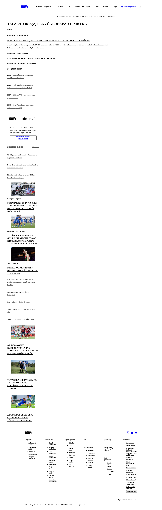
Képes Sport (85, 16)
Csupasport (93, 16)
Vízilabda (91, 462)
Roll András (11, 48)
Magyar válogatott (31, 457)
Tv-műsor (110, 471)
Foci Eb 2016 (51, 472)
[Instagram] (128, 433)
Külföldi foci (49, 439)
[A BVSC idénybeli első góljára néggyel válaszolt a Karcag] (23, 408)
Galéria (105, 6)
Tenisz (71, 457)
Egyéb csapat (90, 466)
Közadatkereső (131, 474)
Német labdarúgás (52, 456)
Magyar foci (28, 439)
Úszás (70, 445)
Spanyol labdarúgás (52, 448)
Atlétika (71, 443)
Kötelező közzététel (129, 458)
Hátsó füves (102, 16)
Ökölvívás (72, 455)
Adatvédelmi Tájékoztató (130, 483)
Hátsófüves (31, 451)
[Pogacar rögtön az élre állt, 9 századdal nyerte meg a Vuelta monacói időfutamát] (23, 195)
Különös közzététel (129, 471)
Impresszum (130, 443)
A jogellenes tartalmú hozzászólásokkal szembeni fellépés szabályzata (131, 451)
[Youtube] (136, 433)
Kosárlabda (91, 453)
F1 (83, 6)
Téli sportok (71, 465)
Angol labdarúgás (52, 443)
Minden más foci (51, 476)
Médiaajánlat (130, 445)
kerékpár (30, 48)
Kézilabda (91, 450)
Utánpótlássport (111, 16)
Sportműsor (76, 16)
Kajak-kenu (71, 449)
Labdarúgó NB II (32, 448)
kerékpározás (39, 48)
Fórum (109, 469)
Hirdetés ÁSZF (131, 477)
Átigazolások (32, 454)
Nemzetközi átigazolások (53, 480)
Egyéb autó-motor (109, 464)
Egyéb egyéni (71, 461)
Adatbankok (38, 6)
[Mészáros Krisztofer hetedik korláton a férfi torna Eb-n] (23, 260)
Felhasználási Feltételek (130, 487)
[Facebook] (132, 433)
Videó (109, 474)
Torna (9, 263)
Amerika (77, 6)
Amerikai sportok (91, 459)
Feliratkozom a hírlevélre (23, 138)
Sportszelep (107, 439)
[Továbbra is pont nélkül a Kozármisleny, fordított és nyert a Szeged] (23, 373)
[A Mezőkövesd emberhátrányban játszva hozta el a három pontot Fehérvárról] (23, 338)
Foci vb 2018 (51, 467)
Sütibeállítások (131, 491)
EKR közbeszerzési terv (130, 463)
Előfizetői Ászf (130, 480)
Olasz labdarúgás (52, 452)
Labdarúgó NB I (12, 231)
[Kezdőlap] (24, 6)
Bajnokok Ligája (52, 461)
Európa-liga (52, 464)
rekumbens (21, 63)
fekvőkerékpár (21, 48)
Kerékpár (10, 199)
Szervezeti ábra (131, 468)
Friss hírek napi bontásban (64, 16)
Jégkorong (91, 455)
